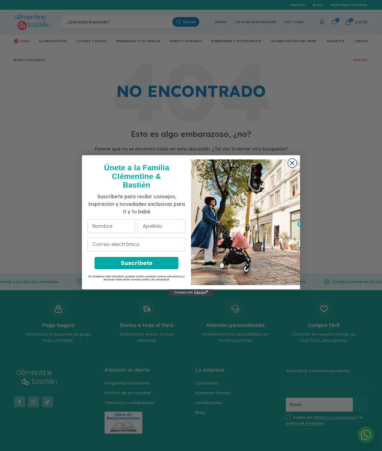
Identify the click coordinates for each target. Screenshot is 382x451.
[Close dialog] (292, 163)
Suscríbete (136, 263)
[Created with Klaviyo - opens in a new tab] (191, 292)
